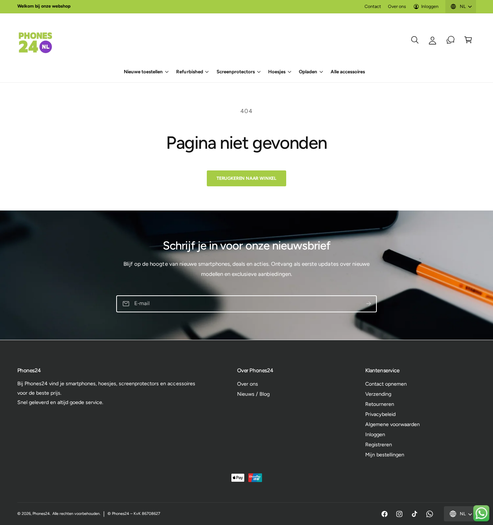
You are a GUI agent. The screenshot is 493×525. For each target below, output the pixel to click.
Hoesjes (276, 71)
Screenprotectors (236, 71)
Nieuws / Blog (253, 394)
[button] (415, 40)
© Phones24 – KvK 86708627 (134, 513)
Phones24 (41, 513)
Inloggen (430, 6)
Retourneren (379, 404)
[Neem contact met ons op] (450, 40)
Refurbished (189, 71)
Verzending (378, 394)
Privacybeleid (380, 414)
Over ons (397, 6)
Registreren (378, 444)
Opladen (308, 71)
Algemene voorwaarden (392, 424)
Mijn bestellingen (384, 454)
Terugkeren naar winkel (246, 178)
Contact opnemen (386, 384)
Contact (373, 6)
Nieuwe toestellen (143, 71)
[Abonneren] (368, 303)
